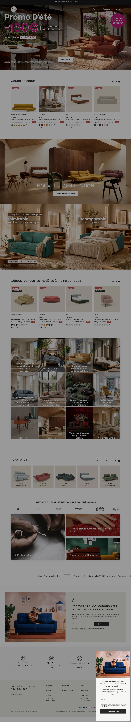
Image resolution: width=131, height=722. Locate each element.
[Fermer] (126, 654)
